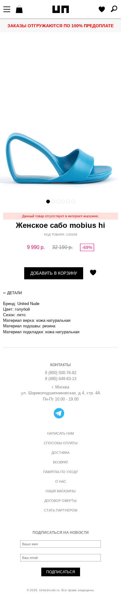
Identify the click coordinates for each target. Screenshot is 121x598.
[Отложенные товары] (101, 10)
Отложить (93, 273)
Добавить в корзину (53, 273)
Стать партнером (60, 510)
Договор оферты (60, 501)
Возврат (60, 462)
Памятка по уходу (60, 472)
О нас (60, 481)
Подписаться (60, 572)
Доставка (60, 452)
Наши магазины (61, 491)
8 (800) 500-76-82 (60, 372)
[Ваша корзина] (20, 10)
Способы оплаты (61, 443)
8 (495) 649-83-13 (60, 378)
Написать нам (60, 433)
